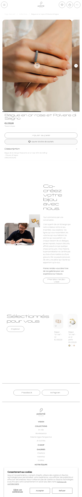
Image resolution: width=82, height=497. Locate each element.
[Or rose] (74, 345)
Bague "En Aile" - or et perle (72, 336)
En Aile (41, 430)
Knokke (41, 460)
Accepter (40, 491)
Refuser (62, 491)
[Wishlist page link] (62, 5)
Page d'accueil (10, 14)
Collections (23, 14)
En (77, 5)
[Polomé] (41, 5)
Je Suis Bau (41, 441)
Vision (41, 422)
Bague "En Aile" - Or (58, 334)
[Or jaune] (69, 345)
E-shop (41, 445)
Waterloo (41, 457)
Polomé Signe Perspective (41, 437)
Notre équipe (41, 465)
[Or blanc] (72, 345)
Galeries (41, 449)
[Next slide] (76, 66)
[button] (4, 5)
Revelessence (41, 433)
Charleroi (41, 453)
